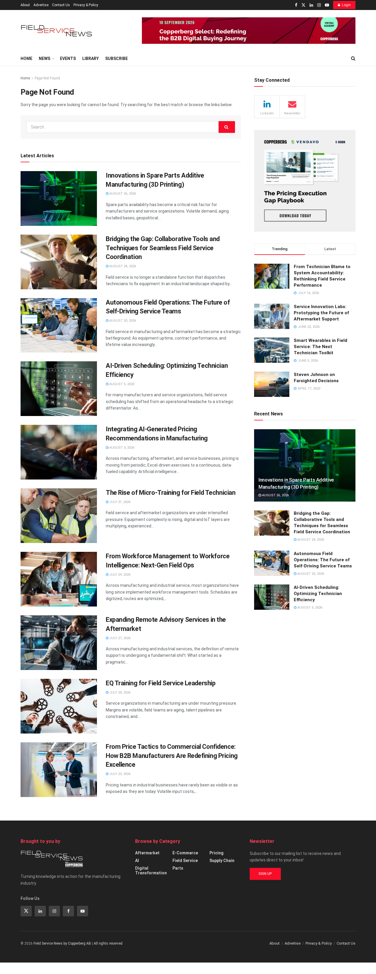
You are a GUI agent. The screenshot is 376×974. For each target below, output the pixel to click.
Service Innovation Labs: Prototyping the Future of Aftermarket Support (321, 313)
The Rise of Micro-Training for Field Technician (170, 492)
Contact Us (61, 5)
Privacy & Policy (85, 5)
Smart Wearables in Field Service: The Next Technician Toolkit (320, 346)
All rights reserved (108, 943)
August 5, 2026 (121, 384)
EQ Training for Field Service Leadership (160, 683)
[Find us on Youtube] (327, 5)
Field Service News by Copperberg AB (62, 943)
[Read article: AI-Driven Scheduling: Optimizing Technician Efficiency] (59, 388)
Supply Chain (221, 860)
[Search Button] (353, 58)
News (44, 58)
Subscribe (116, 58)
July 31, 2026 (119, 502)
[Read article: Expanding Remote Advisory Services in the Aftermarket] (59, 642)
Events (68, 58)
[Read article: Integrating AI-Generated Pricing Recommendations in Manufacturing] (59, 452)
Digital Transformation (151, 870)
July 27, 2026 (119, 638)
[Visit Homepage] (57, 30)
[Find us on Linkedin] (40, 911)
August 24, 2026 (122, 266)
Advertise (40, 5)
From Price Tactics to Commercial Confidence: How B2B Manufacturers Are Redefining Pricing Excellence (172, 755)
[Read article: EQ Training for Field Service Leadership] (59, 706)
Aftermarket (147, 853)
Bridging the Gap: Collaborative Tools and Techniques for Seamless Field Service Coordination (163, 248)
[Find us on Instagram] (319, 5)
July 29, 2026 (119, 575)
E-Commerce (185, 853)
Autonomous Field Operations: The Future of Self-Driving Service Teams (323, 560)
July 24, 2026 (119, 692)
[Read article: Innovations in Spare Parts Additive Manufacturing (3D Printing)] (59, 198)
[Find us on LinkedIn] (311, 5)
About (25, 5)
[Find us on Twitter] (303, 5)
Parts (177, 868)
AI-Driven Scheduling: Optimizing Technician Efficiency (318, 593)
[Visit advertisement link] (248, 30)
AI (137, 860)
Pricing (216, 853)
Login (346, 5)
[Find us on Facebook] (296, 5)
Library (90, 58)
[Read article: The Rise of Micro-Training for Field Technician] (59, 515)
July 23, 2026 (119, 774)
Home (26, 58)
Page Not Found (47, 78)
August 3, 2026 (121, 448)
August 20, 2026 (122, 321)
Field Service (185, 860)
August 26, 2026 (122, 194)
